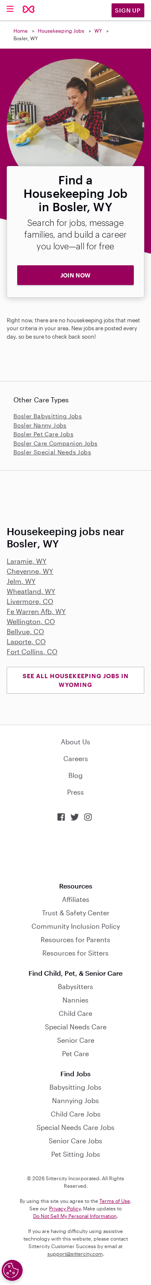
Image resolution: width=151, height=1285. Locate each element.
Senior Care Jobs (75, 1141)
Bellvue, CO (25, 631)
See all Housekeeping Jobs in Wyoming (76, 680)
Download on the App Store (75, 852)
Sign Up (128, 10)
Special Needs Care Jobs (75, 1127)
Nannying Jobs (75, 1100)
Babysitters (75, 986)
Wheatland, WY (31, 591)
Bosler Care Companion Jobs (55, 443)
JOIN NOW (75, 275)
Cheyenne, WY (30, 571)
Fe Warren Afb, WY (36, 611)
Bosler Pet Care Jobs (43, 434)
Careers (75, 758)
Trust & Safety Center (75, 913)
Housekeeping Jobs (61, 31)
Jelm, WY (21, 581)
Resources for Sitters (75, 953)
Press (75, 792)
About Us (75, 742)
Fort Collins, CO (32, 651)
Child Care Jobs (76, 1114)
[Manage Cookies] (12, 1270)
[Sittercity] (28, 10)
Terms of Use (114, 1201)
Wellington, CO (31, 621)
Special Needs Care (76, 1027)
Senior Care (75, 1040)
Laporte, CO (26, 641)
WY (98, 31)
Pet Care (75, 1053)
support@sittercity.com (75, 1254)
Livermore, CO (30, 601)
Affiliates (75, 899)
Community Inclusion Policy (75, 926)
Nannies (75, 1000)
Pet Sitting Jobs (75, 1154)
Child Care (75, 1013)
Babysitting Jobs (75, 1087)
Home (20, 31)
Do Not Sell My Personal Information (75, 1216)
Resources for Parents (75, 939)
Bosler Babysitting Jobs (47, 416)
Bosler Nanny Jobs (40, 425)
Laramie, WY (27, 561)
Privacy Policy (65, 1208)
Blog (75, 775)
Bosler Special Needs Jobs (52, 452)
